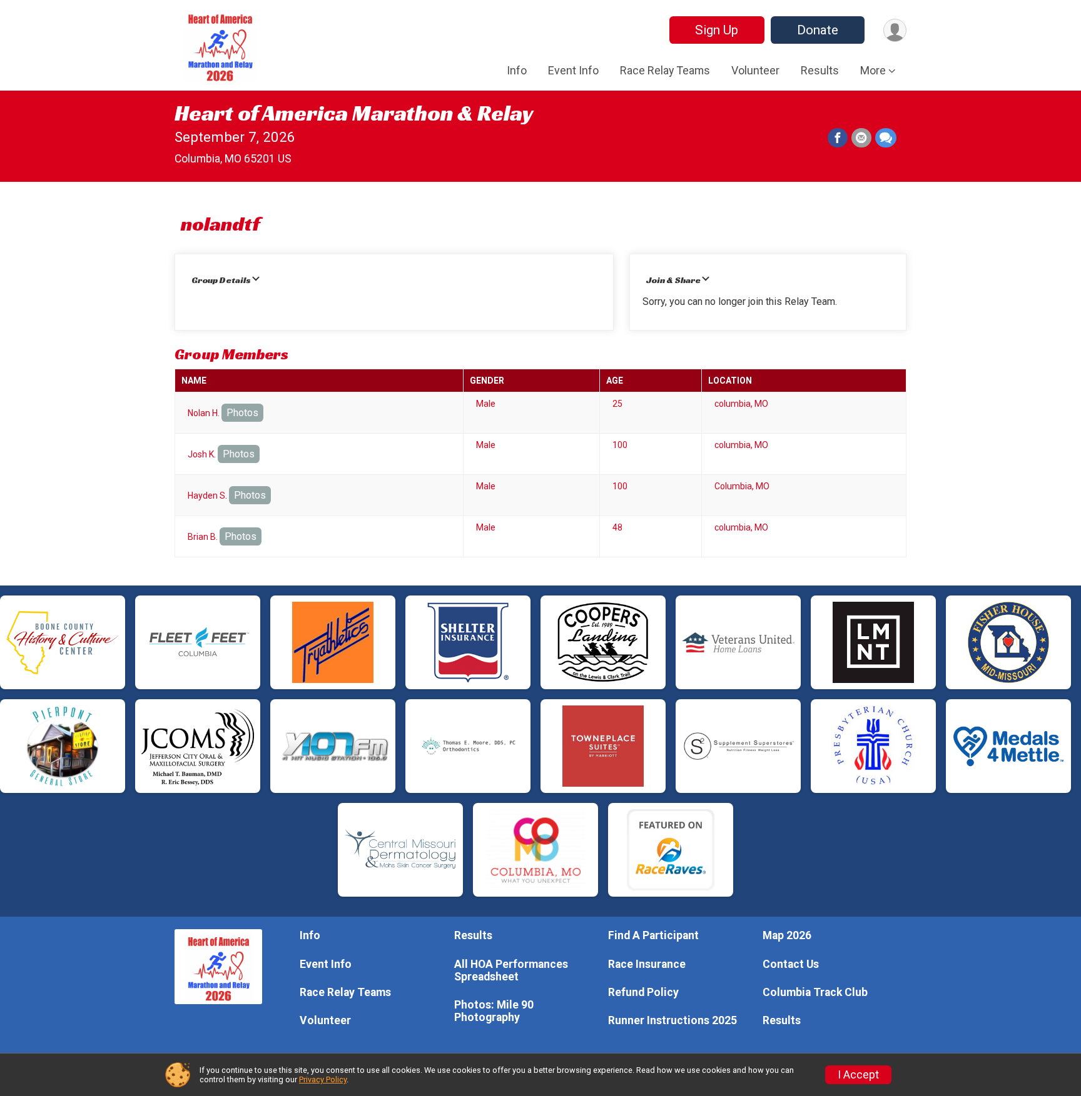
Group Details (221, 280)
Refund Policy (643, 992)
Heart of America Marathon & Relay (354, 113)
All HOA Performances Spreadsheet (511, 970)
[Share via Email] (861, 138)
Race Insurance (647, 964)
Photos (242, 413)
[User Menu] (894, 30)
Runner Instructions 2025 (672, 1020)
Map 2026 (787, 935)
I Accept (858, 1075)
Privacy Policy (323, 1079)
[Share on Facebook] (838, 138)
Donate (817, 29)
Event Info (573, 70)
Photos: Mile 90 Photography (494, 1011)
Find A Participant (653, 935)
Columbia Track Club (815, 992)
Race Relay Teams (665, 70)
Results (820, 70)
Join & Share (673, 280)
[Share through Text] (885, 138)
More (873, 70)
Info (517, 70)
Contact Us (791, 964)
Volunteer (755, 70)
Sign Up (716, 29)
